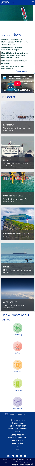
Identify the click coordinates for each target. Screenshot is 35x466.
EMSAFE (7, 160)
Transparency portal (17, 431)
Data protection (17, 435)
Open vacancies (17, 420)
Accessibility (17, 443)
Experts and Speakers (17, 428)
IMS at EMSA (8, 125)
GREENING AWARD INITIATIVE (16, 233)
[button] (18, 68)
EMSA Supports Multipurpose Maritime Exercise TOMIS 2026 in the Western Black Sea (14, 42)
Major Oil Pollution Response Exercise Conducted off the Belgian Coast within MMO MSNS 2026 (14, 55)
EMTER (6, 267)
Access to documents (17, 437)
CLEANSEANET (10, 302)
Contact (17, 446)
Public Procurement (17, 426)
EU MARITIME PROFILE (13, 196)
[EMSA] (5, 2)
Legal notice (17, 440)
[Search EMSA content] (13, 3)
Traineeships (17, 423)
